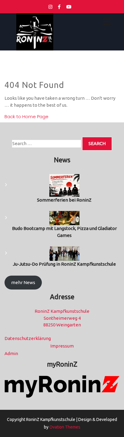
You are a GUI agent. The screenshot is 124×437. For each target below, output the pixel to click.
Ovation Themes (64, 427)
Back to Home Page (26, 116)
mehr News (23, 282)
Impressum (62, 345)
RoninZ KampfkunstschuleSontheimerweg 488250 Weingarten (62, 318)
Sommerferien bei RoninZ (64, 199)
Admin (11, 353)
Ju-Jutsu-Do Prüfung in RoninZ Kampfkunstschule (64, 264)
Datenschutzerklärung (28, 338)
